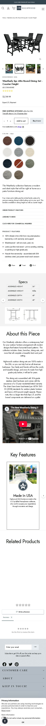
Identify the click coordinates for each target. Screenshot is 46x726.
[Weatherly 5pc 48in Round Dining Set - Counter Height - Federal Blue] (20, 573)
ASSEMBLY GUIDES (8, 217)
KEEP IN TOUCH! (14, 686)
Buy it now (37, 121)
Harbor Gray (7, 175)
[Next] (43, 300)
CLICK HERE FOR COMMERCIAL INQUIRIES (17, 224)
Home (4, 18)
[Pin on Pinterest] (17, 664)
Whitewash (30, 152)
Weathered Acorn (7, 141)
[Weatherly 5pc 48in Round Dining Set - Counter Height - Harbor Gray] (28, 573)
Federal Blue (7, 163)
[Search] (3, 8)
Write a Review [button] (24, 612)
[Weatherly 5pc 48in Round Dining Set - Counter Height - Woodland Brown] (4, 575)
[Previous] (3, 300)
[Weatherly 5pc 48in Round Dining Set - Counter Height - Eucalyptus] (25, 573)
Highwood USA (9, 77)
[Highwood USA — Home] (26, 8)
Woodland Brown (19, 175)
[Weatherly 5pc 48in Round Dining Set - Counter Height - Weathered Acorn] (4, 573)
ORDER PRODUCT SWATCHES (12, 210)
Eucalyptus (30, 163)
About (7, 678)
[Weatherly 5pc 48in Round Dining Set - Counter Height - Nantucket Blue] (6, 573)
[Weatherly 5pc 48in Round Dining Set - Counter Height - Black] (9, 573)
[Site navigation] (43, 8)
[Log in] (8, 8)
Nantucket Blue (19, 141)
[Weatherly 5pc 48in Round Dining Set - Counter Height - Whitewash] (17, 573)
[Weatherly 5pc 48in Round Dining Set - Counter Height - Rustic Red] (23, 573)
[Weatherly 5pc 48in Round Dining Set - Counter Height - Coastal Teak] (14, 573)
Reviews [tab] (6, 617)
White (7, 152)
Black (30, 141)
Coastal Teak (19, 152)
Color (7, 134)
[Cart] (14, 8)
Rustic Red (19, 163)
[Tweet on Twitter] (11, 664)
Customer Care (15, 670)
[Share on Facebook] (4, 664)
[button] (5, 721)
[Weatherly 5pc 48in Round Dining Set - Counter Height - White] (12, 573)
